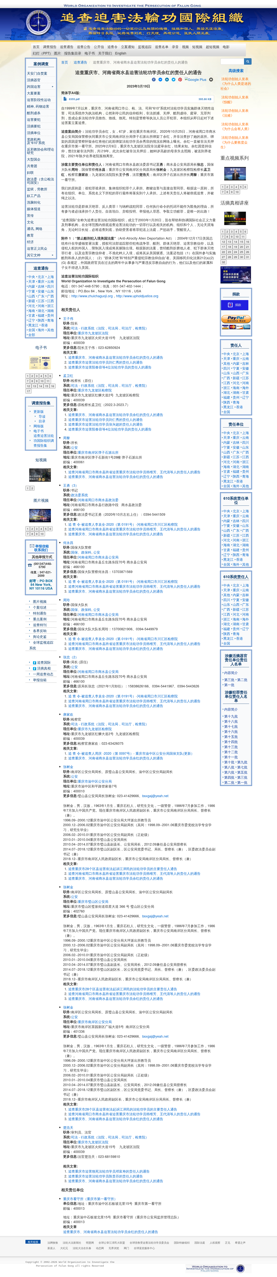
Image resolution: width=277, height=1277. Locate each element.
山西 (31, 295)
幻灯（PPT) (42, 53)
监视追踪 (145, 46)
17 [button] (28, 391)
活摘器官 (34, 79)
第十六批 (231, 731)
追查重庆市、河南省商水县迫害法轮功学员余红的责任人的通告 (115, 357)
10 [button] (42, 381)
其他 (50, 329)
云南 (50, 281)
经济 (30, 241)
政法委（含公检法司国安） (40, 180)
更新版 (39, 411)
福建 (41, 315)
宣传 (30, 215)
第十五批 (231, 736)
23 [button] (229, 252)
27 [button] (223, 257)
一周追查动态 (43, 673)
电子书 (90, 53)
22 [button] (223, 252)
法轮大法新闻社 (72, 1242)
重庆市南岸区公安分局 (95, 1021)
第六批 (229, 772)
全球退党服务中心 (144, 1248)
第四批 (229, 777)
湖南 (50, 310)
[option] (41, 360)
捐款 (238, 304)
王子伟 (68, 318)
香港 (44, 325)
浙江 (50, 305)
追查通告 (66, 46)
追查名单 (161, 46)
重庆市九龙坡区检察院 (95, 390)
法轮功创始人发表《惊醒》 (234, 99)
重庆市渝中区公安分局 (95, 781)
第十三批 (231, 746)
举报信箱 (40, 679)
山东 (50, 291)
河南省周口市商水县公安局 (98, 557)
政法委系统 (79, 494)
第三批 (229, 679)
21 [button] (247, 247)
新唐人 (51, 1248)
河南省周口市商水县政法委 (98, 499)
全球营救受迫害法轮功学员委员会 (149, 1242)
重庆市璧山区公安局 (93, 901)
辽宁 (31, 320)
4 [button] (41, 376)
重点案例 (40, 618)
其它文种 (34, 255)
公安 (74, 447)
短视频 (197, 46)
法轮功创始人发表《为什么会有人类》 (235, 126)
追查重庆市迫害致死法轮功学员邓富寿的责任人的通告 (109, 1171)
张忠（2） (71, 656)
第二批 (242, 679)
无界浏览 (114, 1248)
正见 (227, 1242)
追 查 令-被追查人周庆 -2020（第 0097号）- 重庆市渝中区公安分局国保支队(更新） (131, 753)
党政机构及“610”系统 (36, 141)
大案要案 (34, 92)
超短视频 (212, 46)
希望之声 (240, 1242)
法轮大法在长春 (82, 1248)
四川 (50, 286)
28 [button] (229, 257)
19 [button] (235, 247)
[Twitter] (173, 79)
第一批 (229, 684)
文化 (30, 221)
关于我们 (105, 53)
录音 (175, 46)
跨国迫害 (34, 87)
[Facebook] (154, 79)
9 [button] (36, 381)
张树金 (68, 766)
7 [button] (27, 381)
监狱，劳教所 (37, 188)
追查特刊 (40, 624)
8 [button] (32, 381)
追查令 (112, 46)
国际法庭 (199, 1242)
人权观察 (215, 1242)
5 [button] (46, 376)
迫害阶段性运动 (39, 99)
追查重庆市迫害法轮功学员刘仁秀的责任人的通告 (105, 362)
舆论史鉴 (40, 636)
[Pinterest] (180, 79)
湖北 (41, 310)
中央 (31, 276)
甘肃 (31, 315)
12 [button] (28, 386)
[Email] (211, 79)
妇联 (30, 172)
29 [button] (235, 257)
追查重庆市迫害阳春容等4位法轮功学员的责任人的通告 (110, 367)
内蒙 (31, 286)
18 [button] (229, 247)
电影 (226, 46)
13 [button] (34, 386)
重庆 (41, 281)
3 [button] (36, 376)
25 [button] (241, 252)
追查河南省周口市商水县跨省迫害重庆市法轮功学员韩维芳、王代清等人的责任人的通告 (134, 471)
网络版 (39, 425)
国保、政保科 (81, 552)
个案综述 (40, 607)
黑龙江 (33, 325)
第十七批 (231, 726)
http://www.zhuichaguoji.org (92, 295)
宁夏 (31, 291)
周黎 (66, 437)
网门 (126, 1248)
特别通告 (40, 613)
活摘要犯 (34, 125)
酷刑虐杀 (34, 112)
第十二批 (231, 751)
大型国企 (34, 159)
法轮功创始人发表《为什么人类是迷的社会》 (235, 83)
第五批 (242, 772)
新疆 (31, 300)
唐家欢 (68, 714)
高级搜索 (236, 70)
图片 (57, 53)
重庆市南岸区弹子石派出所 (98, 452)
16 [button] (52, 386)
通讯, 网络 (34, 228)
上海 (50, 276)
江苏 (41, 300)
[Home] (38, 22)
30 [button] (241, 257)
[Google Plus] (195, 79)
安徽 (41, 291)
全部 (31, 334)
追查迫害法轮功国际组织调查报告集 (44, 440)
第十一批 (231, 756)
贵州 (50, 315)
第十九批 (231, 716)
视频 (185, 46)
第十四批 (231, 741)
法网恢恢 (52, 1242)
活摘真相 (43, 668)
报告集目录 (72, 53)
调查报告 (50, 46)
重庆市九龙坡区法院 (93, 332)
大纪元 (64, 1248)
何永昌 (68, 542)
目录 (42, 420)
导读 (42, 416)
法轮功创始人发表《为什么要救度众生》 (234, 142)
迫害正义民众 (37, 248)
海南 (31, 310)
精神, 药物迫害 (38, 106)
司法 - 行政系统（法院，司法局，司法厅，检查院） (110, 328)
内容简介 (231, 672)
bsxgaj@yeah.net (155, 795)
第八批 (229, 767)
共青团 (32, 165)
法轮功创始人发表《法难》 (234, 113)
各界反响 (40, 630)
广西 (50, 295)
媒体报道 (34, 208)
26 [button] (247, 252)
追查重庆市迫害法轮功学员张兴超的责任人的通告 (105, 424)
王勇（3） (71, 485)
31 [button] (247, 257)
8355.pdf (74, 99)
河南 (41, 305)
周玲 (66, 599)
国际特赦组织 (182, 1242)
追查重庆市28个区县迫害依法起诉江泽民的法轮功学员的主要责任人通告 (122, 868)
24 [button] (235, 252)
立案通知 (128, 46)
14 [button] (40, 386)
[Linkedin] (167, 79)
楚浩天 (68, 1127)
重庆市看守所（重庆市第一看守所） (90, 1198)
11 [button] (48, 381)
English (120, 53)
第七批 (242, 767)
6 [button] (50, 376)
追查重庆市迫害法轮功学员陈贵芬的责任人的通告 (105, 1176)
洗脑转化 (34, 202)
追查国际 (43, 662)
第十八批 (231, 721)
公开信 (99, 46)
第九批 (242, 761)
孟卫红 (68, 375)
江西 (50, 300)
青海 (50, 320)
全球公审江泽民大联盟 (112, 1242)
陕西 (41, 320)
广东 (41, 295)
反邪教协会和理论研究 (40, 151)
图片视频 (40, 601)
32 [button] (223, 262)
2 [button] (32, 376)
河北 (31, 305)
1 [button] (27, 376)
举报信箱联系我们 (41, 548)
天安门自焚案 (37, 73)
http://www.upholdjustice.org (137, 295)
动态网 (100, 1248)
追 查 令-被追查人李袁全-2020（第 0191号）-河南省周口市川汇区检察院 (123, 524)
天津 (31, 281)
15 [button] (46, 386)
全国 (31, 329)
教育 (30, 235)
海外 (41, 329)
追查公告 (83, 46)
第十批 (229, 761)
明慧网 (90, 1242)
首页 (36, 46)
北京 (41, 276)
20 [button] (241, 247)
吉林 (41, 286)
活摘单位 (34, 132)
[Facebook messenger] (160, 79)
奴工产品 (34, 195)
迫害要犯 (34, 119)
